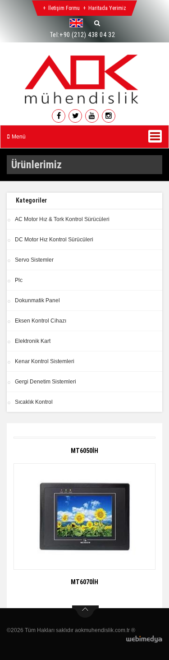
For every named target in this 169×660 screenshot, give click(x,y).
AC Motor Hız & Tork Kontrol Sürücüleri (62, 219)
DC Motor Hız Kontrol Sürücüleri (54, 239)
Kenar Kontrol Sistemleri (44, 361)
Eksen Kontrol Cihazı (40, 321)
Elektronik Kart (32, 341)
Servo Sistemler (34, 260)
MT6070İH (84, 582)
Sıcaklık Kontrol (34, 402)
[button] (78, 23)
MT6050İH (84, 450)
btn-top (85, 611)
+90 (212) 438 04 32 (87, 34)
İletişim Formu (64, 8)
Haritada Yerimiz (107, 8)
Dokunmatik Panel (37, 300)
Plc (19, 280)
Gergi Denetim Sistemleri (45, 381)
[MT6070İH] (84, 516)
